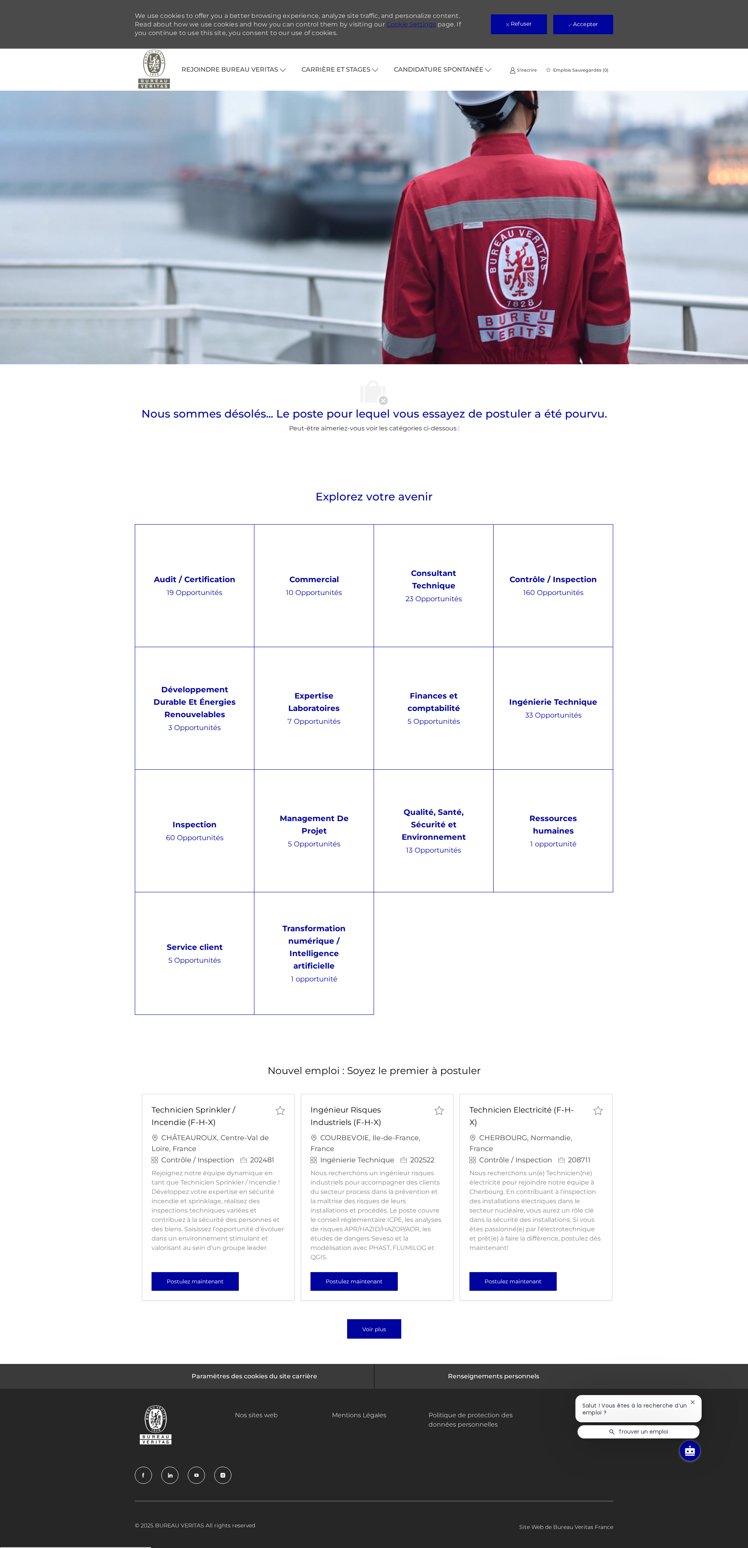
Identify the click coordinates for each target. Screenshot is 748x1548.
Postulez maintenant (203, 1281)
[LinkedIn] (169, 1475)
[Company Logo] (154, 70)
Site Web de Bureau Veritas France (566, 1526)
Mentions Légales (359, 1415)
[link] (523, 70)
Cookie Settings (411, 24)
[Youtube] (196, 1475)
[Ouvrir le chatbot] (690, 1451)
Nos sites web (256, 1415)
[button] (374, 1328)
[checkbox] (280, 1110)
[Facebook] (143, 1475)
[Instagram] (222, 1475)
